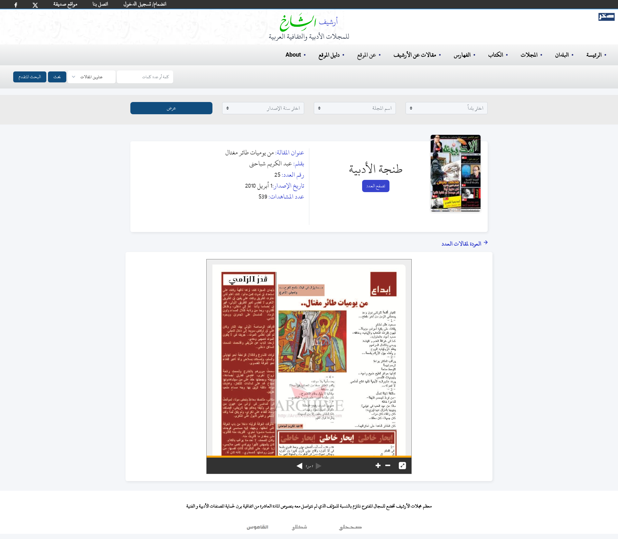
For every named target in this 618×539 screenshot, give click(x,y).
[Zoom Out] (387, 466)
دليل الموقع (329, 55)
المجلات (529, 55)
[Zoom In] (378, 466)
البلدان (562, 55)
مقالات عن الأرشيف (415, 55)
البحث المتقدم (30, 76)
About (293, 55)
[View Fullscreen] (402, 466)
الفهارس (462, 55)
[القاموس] (258, 529)
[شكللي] (299, 529)
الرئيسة (594, 55)
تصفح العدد (375, 185)
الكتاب (495, 55)
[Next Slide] (299, 463)
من (309, 466)
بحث (57, 76)
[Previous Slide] (319, 463)
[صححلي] (350, 529)
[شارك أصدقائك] (16, 5)
